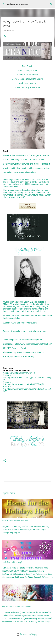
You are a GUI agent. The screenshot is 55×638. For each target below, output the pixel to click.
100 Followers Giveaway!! (12, 562)
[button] (4, 36)
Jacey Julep (30, 83)
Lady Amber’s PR (33, 87)
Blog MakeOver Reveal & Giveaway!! (16, 606)
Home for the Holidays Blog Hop (15, 520)
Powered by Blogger (29, 634)
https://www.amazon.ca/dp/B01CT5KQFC (26, 384)
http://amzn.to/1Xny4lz (25, 373)
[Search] (51, 4)
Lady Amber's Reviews (17, 4)
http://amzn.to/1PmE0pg (23, 357)
